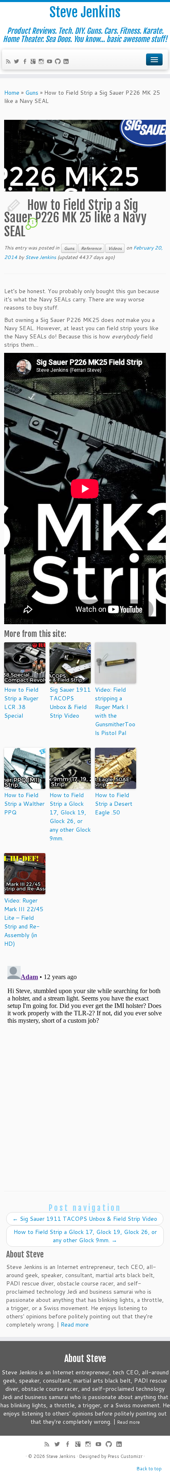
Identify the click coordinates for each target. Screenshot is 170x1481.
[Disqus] (85, 1065)
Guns (31, 93)
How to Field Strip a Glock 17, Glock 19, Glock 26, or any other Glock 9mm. (70, 816)
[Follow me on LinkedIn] (67, 62)
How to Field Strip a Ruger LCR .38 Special (21, 703)
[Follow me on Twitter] (18, 62)
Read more (75, 1324)
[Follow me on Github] (59, 62)
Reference (91, 248)
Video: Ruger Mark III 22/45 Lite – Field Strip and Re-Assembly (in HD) (23, 922)
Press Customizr (125, 1456)
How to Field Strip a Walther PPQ (24, 803)
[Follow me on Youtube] (51, 62)
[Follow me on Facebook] (26, 62)
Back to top (149, 1468)
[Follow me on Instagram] (42, 62)
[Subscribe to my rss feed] (9, 62)
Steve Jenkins (85, 12)
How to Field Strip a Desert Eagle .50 (113, 803)
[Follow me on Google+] (34, 62)
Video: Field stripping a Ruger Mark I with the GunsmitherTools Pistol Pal (115, 711)
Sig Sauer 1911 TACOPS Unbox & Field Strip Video (70, 703)
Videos (115, 248)
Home (11, 93)
